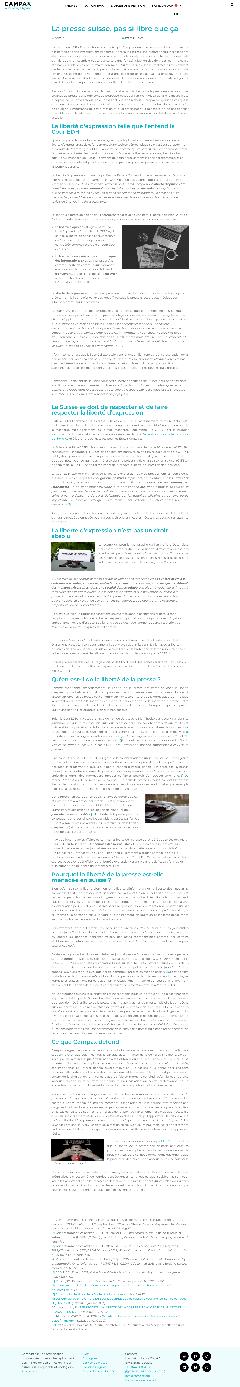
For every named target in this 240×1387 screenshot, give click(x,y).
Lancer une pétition (128, 5)
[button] (232, 5)
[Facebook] (195, 1356)
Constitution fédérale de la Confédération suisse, (89, 1294)
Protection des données (99, 1371)
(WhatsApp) (156, 1371)
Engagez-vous (93, 1358)
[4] (186, 731)
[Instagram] (184, 1356)
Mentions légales (94, 1367)
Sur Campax (94, 5)
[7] (92, 814)
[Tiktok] (206, 1356)
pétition (161, 1141)
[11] (165, 1098)
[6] (181, 775)
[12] (53, 1325)
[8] (146, 893)
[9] (139, 901)
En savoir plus (31, 1371)
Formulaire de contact (141, 1380)
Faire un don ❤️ (165, 5)
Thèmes (71, 5)
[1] (120, 345)
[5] (122, 740)
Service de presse (95, 1362)
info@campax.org (137, 1376)
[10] (168, 972)
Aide (86, 1354)
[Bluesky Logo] (195, 1367)
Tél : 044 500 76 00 (138, 1367)
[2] (129, 394)
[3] (69, 504)
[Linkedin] (184, 1367)
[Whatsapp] (206, 1367)
